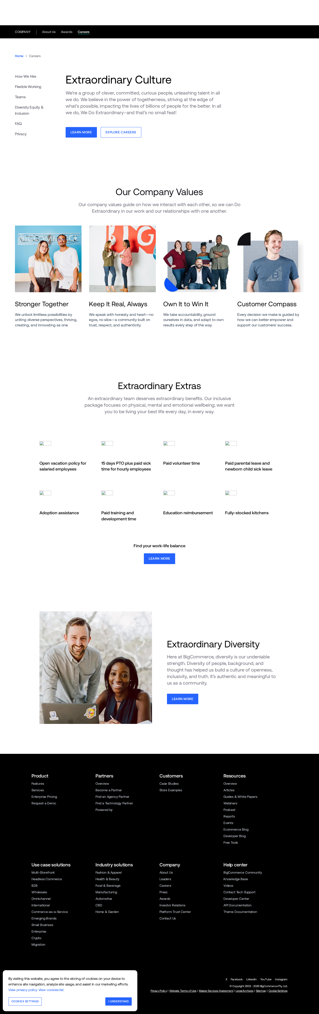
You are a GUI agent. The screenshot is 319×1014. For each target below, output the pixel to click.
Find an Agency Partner (112, 797)
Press (163, 892)
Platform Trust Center (175, 912)
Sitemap (261, 990)
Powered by (104, 810)
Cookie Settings (278, 990)
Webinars (230, 803)
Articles (228, 790)
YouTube (266, 979)
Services (38, 790)
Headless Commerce (47, 879)
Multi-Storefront (43, 872)
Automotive (104, 899)
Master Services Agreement (216, 990)
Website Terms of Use (182, 990)
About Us (49, 32)
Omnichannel (41, 899)
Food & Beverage (108, 885)
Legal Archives (244, 990)
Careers (83, 32)
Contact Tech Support (239, 892)
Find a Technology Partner (114, 803)
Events (228, 823)
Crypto (36, 938)
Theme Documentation (240, 912)
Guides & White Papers (240, 797)
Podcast (229, 810)
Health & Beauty (107, 879)
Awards (66, 32)
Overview (102, 783)
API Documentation (237, 905)
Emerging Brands (44, 918)
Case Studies (169, 783)
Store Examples (171, 790)
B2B (35, 885)
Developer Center (236, 899)
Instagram (281, 979)
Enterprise (39, 931)
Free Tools (230, 842)
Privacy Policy (159, 990)
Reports (229, 816)
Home (19, 56)
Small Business (42, 925)
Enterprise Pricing (44, 797)
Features (38, 783)
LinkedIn (251, 979)
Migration (38, 944)
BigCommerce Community (242, 872)
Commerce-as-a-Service (50, 912)
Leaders (165, 879)
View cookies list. (51, 990)
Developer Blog (234, 836)
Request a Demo (44, 803)
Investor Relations (172, 905)
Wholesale (39, 892)
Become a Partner (109, 790)
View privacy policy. (23, 990)
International (41, 905)
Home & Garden (107, 912)
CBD (99, 905)
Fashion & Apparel (109, 872)
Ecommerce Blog (235, 829)
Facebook (237, 979)
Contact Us (168, 918)
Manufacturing (106, 892)
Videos (228, 885)
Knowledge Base (235, 879)
